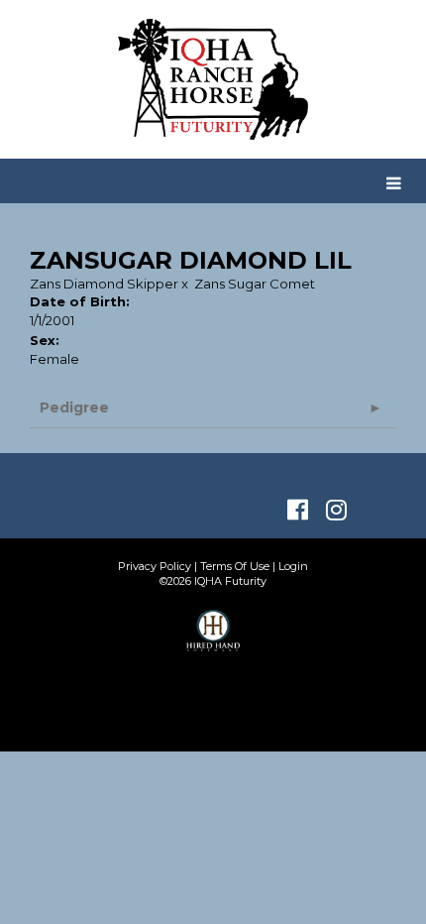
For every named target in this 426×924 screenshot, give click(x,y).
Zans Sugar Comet (254, 283)
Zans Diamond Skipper (104, 283)
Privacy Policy (154, 566)
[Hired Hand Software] (213, 639)
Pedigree (74, 407)
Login (293, 566)
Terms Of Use (234, 566)
